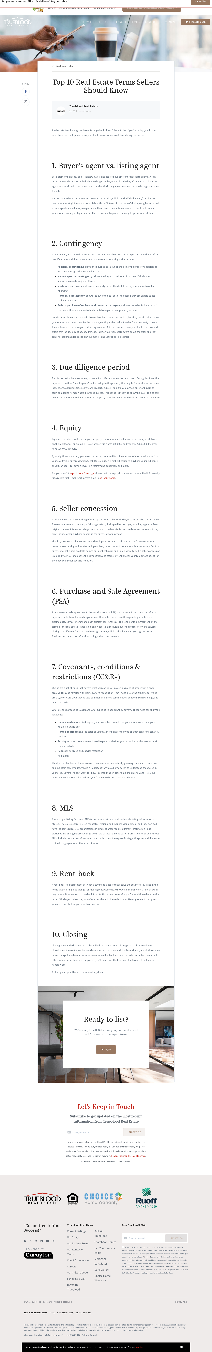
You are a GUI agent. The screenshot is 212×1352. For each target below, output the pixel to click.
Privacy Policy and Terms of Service (128, 1155)
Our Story (73, 1237)
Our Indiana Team (78, 1243)
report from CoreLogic (82, 473)
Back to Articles (64, 66)
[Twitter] (31, 1241)
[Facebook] (25, 1241)
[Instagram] (53, 1241)
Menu (172, 22)
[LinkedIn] (36, 1241)
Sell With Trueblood (94, 22)
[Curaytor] (38, 1257)
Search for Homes (127, 22)
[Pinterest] (41, 1241)
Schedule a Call (76, 1278)
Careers (150, 22)
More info (139, 1347)
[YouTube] (47, 1241)
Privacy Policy (148, 1257)
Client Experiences (78, 1260)
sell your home (107, 478)
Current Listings (76, 1231)
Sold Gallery (101, 1269)
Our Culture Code (77, 1272)
